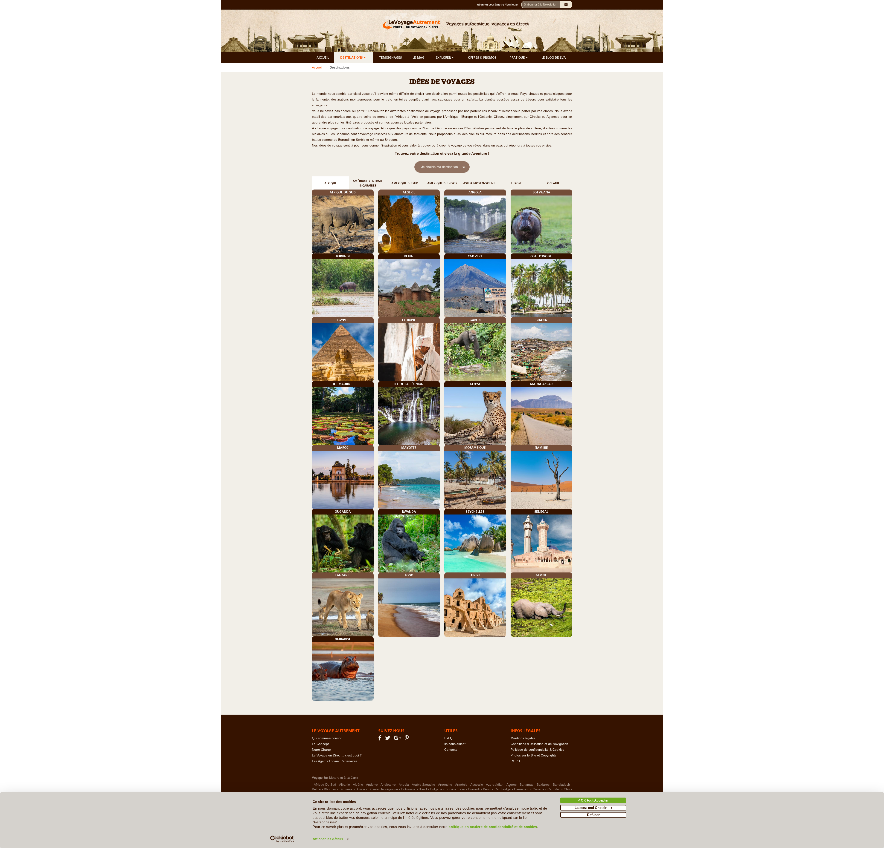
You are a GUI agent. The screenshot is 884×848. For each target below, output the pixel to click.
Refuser (593, 815)
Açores (511, 784)
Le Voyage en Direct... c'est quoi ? (337, 755)
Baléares (543, 784)
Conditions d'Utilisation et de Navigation (539, 744)
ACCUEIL (323, 57)
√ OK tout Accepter (593, 800)
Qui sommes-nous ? (326, 738)
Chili (567, 789)
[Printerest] (407, 739)
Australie (476, 784)
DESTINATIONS (352, 57)
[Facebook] (380, 739)
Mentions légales (523, 738)
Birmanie (346, 789)
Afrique (330, 183)
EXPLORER (444, 57)
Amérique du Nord (442, 183)
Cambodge (502, 789)
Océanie (553, 183)
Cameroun (521, 789)
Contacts (450, 749)
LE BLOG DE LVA (553, 57)
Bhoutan (330, 789)
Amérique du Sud (404, 183)
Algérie (358, 784)
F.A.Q (448, 738)
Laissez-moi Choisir (591, 807)
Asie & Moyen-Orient (479, 183)
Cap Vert (553, 789)
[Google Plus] (398, 739)
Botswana (408, 789)
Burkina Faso (455, 789)
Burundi (474, 789)
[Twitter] (388, 739)
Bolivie (360, 789)
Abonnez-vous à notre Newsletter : (499, 4)
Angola (404, 784)
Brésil (423, 789)
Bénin (487, 789)
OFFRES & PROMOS (482, 57)
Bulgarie (436, 789)
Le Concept (320, 744)
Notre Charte (321, 749)
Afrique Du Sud (325, 784)
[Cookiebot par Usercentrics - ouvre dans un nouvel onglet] (282, 839)
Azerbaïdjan (494, 784)
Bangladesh (561, 784)
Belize (316, 789)
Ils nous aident (454, 744)
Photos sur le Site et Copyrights (533, 755)
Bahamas (526, 784)
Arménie (461, 784)
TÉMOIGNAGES (390, 57)
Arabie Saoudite (423, 784)
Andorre (372, 784)
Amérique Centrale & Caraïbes (368, 183)
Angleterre (388, 784)
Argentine (445, 784)
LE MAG (419, 57)
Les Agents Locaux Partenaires (334, 761)
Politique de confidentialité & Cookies (537, 749)
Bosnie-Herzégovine (383, 789)
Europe (516, 183)
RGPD (515, 761)
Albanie (344, 784)
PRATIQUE (518, 57)
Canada (538, 789)
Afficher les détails (328, 839)
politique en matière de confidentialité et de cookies (492, 827)
